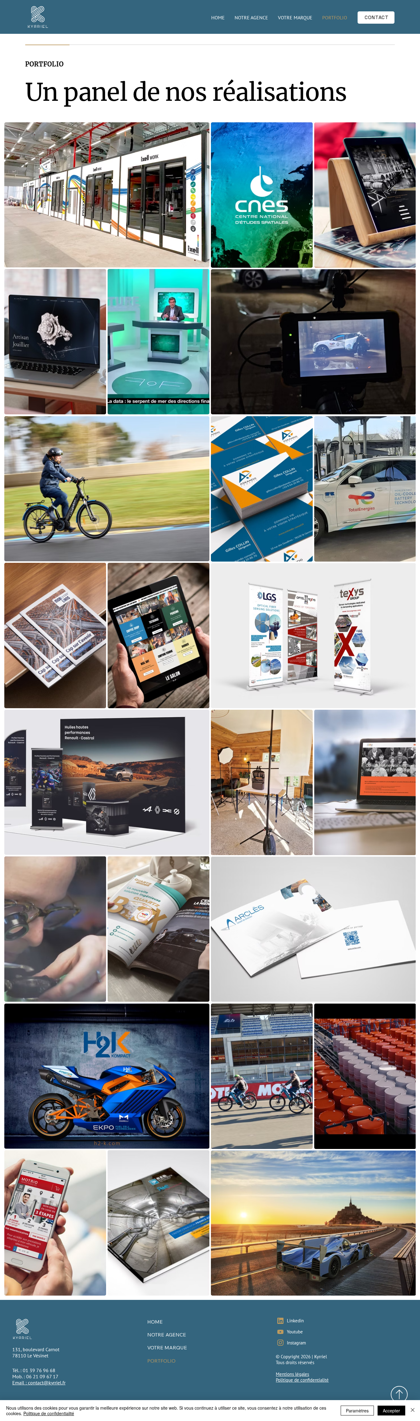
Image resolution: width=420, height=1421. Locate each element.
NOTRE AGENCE (166, 1335)
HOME (155, 1322)
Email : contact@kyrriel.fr (38, 1383)
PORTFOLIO (161, 1361)
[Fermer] (412, 1410)
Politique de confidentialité (302, 1380)
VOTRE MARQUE (167, 1347)
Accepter (391, 1410)
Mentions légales (292, 1374)
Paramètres (357, 1410)
